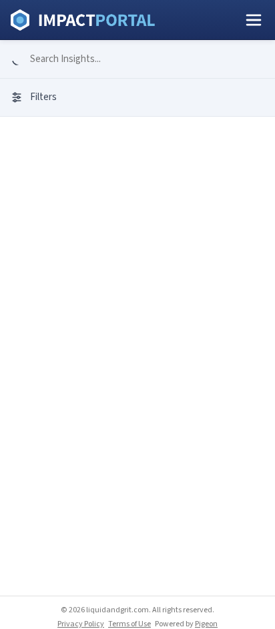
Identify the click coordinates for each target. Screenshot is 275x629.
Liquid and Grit (83, 20)
